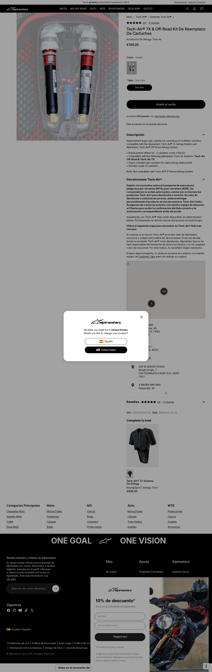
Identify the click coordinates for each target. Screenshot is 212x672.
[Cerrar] (142, 317)
